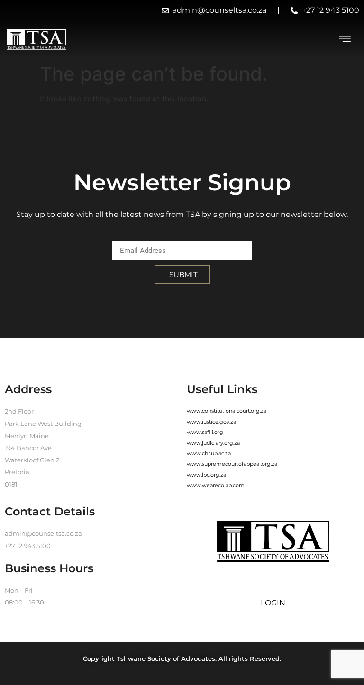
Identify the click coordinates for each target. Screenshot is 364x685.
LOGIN (273, 602)
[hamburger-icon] (345, 40)
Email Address (139, 235)
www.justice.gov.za (211, 421)
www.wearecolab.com (216, 485)
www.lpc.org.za (206, 474)
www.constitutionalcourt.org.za (226, 410)
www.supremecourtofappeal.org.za (232, 463)
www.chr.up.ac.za (209, 453)
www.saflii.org (205, 432)
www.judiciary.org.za (213, 443)
